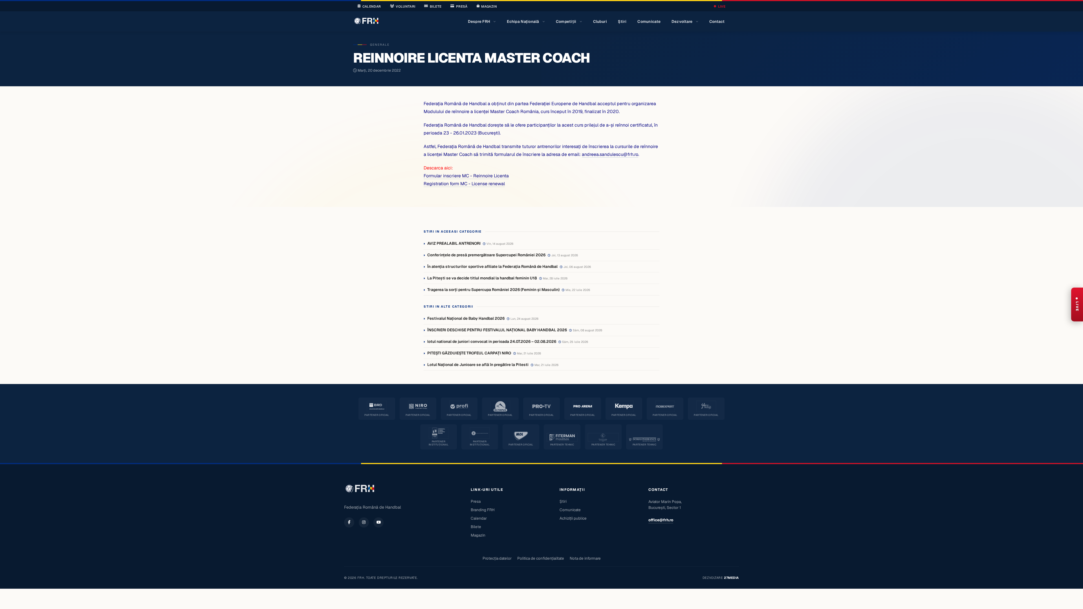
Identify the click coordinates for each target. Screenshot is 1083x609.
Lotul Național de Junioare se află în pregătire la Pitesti (478, 364)
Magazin (489, 6)
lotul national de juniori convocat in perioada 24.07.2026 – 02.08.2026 (491, 341)
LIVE (721, 6)
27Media (731, 578)
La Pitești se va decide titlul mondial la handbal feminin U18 (482, 278)
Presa (476, 501)
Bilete (435, 6)
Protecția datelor (497, 558)
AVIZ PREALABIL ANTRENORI (454, 243)
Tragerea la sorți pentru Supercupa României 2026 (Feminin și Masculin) (493, 289)
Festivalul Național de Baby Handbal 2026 (466, 318)
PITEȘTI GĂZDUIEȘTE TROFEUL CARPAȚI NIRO (469, 353)
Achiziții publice (573, 518)
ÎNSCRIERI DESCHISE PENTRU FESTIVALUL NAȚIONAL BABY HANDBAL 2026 (497, 329)
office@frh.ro (660, 519)
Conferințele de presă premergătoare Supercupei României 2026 (486, 254)
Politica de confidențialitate (540, 558)
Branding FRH (483, 509)
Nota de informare (585, 558)
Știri (622, 21)
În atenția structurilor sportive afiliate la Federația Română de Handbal (492, 266)
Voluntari (405, 6)
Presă (462, 6)
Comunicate (649, 21)
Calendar (371, 6)
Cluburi (600, 21)
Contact (717, 21)
